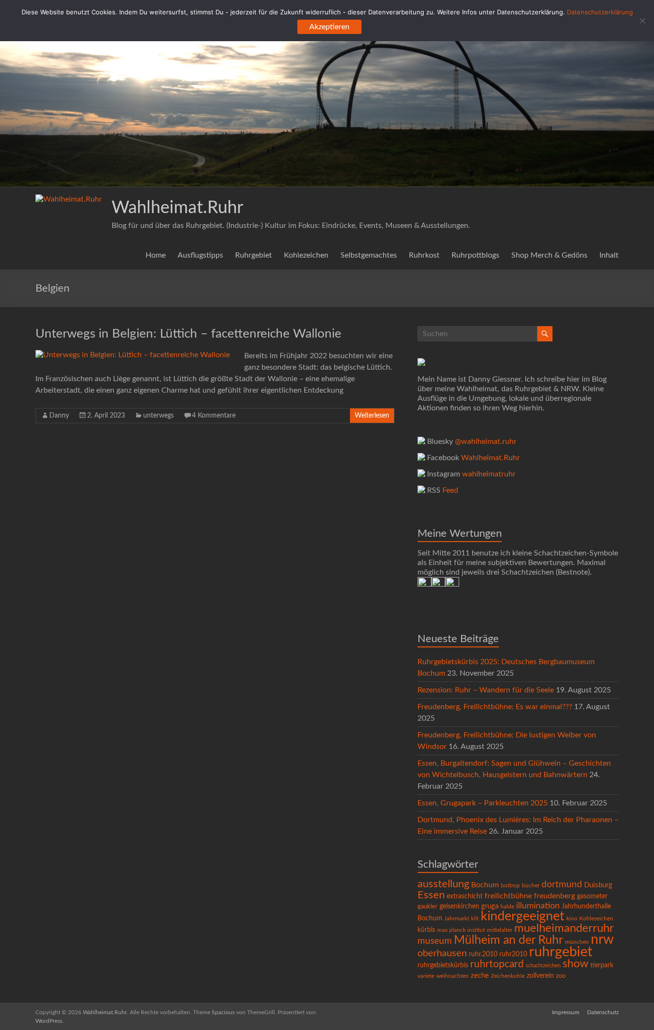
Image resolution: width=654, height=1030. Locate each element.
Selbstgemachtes (368, 255)
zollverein (540, 976)
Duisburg (598, 885)
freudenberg (554, 896)
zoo (560, 976)
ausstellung (443, 884)
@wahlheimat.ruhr (486, 441)
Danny (59, 415)
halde (507, 906)
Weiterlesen (372, 415)
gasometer (592, 896)
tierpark (601, 965)
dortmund (561, 884)
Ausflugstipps (200, 255)
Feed (450, 490)
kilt (475, 918)
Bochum (485, 885)
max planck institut (461, 930)
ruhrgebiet (560, 952)
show (575, 964)
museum (434, 941)
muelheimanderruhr (564, 928)
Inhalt (609, 255)
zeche (480, 975)
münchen (577, 942)
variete (425, 976)
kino (571, 918)
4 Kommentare (214, 415)
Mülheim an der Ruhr (508, 940)
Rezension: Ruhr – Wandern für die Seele (485, 690)
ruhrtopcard (497, 964)
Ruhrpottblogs (475, 255)
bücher (531, 885)
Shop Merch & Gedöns (549, 255)
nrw (602, 940)
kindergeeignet (522, 916)
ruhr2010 (513, 954)
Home (156, 255)
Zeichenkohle (508, 976)
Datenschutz (603, 1012)
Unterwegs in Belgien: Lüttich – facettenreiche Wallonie (188, 334)
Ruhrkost (424, 255)
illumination (538, 906)
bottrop (510, 885)
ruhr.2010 (483, 954)
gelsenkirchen (459, 906)
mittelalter (499, 930)
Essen (431, 895)
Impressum (565, 1012)
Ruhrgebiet (253, 255)
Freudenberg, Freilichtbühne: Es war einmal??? (494, 707)
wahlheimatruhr (489, 474)
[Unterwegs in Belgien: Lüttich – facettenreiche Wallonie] (132, 355)
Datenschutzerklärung (600, 12)
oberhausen (442, 953)
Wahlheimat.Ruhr (177, 207)
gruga (489, 906)
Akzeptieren (329, 27)
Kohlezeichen (306, 255)
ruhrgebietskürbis (442, 965)
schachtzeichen (543, 965)
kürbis (426, 930)
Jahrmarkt (456, 918)
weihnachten (452, 976)
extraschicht (465, 896)
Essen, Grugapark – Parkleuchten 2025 (482, 803)
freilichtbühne (508, 896)
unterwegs (158, 415)
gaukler (427, 907)
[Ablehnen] (642, 20)
